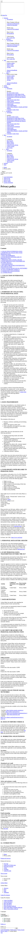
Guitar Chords (10, 101)
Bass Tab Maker (8, 903)
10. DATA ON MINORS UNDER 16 (10, 269)
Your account (4, 873)
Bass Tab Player (8, 904)
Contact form (23, 392)
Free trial (6, 863)
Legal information (8, 177)
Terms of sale (7, 179)
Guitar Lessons (10, 146)
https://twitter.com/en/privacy (12, 711)
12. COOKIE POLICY (6, 272)
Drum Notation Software (10, 906)
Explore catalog (11, 63)
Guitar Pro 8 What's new (10, 865)
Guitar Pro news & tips (12, 145)
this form (6, 828)
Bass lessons (10, 140)
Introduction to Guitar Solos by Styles (16, 95)
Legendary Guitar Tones (13, 109)
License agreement (8, 182)
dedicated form (17, 526)
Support (6, 163)
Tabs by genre (10, 66)
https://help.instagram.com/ (13, 714)
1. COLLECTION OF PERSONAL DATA (11, 251)
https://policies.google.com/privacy (14, 710)
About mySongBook (12, 70)
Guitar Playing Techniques (13, 102)
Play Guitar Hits (11, 37)
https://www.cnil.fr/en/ (16, 537)
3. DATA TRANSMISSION (8, 255)
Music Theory (10, 142)
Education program (8, 866)
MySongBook (10, 33)
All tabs (9, 67)
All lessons (9, 88)
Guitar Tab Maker (8, 900)
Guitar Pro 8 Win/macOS (13, 23)
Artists (5, 85)
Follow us (3, 924)
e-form (8, 499)
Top (2, 932)
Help (5, 891)
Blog (5, 135)
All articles (9, 136)
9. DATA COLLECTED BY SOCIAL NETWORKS (14, 268)
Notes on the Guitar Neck (13, 99)
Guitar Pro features (5, 895)
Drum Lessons (10, 143)
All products (10, 19)
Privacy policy (7, 181)
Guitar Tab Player (8, 901)
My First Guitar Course (12, 92)
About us (6, 888)
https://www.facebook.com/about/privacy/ (17, 713)
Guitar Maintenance (12, 105)
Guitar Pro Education (12, 25)
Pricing (8, 71)
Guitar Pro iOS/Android (13, 29)
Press (5, 889)
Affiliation (6, 892)
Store (5, 164)
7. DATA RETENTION (7, 264)
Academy (6, 87)
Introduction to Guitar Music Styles (15, 94)
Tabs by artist (10, 64)
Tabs (5, 60)
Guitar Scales (10, 104)
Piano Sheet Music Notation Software (13, 907)
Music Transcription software (11, 909)
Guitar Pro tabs (7, 870)
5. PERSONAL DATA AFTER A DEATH (11, 259)
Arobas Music (4, 883)
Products (6, 18)
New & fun (9, 147)
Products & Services (6, 858)
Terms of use (7, 178)
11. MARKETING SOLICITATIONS (10, 271)
